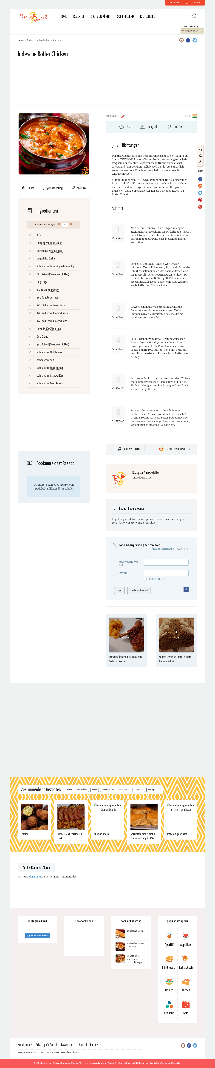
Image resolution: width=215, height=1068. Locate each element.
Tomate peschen (50, 297)
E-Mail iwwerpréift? (180, 549)
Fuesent (169, 1013)
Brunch (169, 990)
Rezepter (79, 17)
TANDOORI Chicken (52, 328)
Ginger (45, 282)
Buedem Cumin (60, 313)
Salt (52, 360)
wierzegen (152, 790)
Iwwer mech (68, 1045)
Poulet (30, 40)
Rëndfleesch (169, 967)
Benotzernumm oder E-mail (129, 564)
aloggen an (35, 876)
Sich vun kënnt (100, 17)
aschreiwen (67, 484)
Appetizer (186, 945)
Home (63, 17)
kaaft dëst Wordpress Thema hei (165, 1063)
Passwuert (124, 573)
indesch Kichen (108, 790)
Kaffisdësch (186, 967)
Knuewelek (53, 289)
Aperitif (169, 945)
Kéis (185, 1013)
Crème (45, 336)
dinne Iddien (82, 790)
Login (49, 484)
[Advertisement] (107, 82)
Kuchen (186, 990)
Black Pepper (56, 367)
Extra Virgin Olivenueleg (62, 266)
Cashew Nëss (56, 375)
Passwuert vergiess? (161, 549)
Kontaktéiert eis (89, 1045)
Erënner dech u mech (156, 579)
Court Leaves (56, 383)
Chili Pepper (56, 352)
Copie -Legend (125, 17)
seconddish (138, 790)
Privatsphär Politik (46, 1045)
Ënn (40, 235)
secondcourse (124, 790)
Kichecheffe (147, 17)
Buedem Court (60, 321)
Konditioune (25, 1045)
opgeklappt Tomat (52, 243)
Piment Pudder (56, 250)
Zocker (52, 258)
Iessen (94, 790)
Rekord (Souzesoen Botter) (55, 274)
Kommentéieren (132, 449)
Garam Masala (60, 305)
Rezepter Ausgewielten (178, 449)
